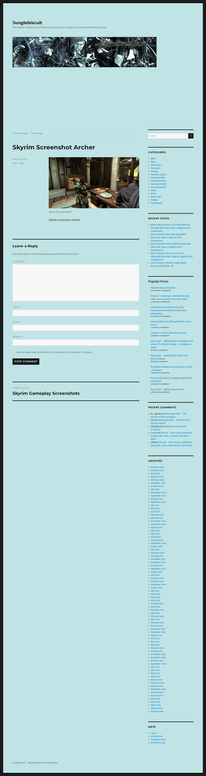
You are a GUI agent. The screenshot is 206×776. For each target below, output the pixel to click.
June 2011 (155, 638)
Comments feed (158, 739)
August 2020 (157, 527)
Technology (156, 203)
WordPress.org (158, 742)
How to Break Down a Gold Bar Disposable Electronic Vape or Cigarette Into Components (171, 247)
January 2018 (157, 556)
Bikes (153, 158)
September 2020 (158, 524)
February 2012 (157, 622)
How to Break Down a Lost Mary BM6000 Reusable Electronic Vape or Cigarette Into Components (171, 228)
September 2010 (158, 664)
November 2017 (158, 562)
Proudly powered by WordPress (43, 763)
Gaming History (158, 181)
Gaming (154, 171)
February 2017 (157, 578)
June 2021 (155, 508)
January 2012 (157, 626)
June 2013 (155, 613)
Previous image (20, 133)
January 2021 (157, 518)
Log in (154, 733)
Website (18, 336)
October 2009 (157, 692)
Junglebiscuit (27, 22)
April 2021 (155, 511)
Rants (153, 193)
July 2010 (155, 667)
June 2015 (155, 600)
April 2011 (155, 645)
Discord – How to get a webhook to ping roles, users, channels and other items (171, 435)
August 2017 (156, 572)
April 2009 (156, 705)
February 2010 (157, 683)
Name (17, 307)
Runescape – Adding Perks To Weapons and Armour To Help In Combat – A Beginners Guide (172, 344)
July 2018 (155, 549)
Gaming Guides (158, 177)
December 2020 (158, 521)
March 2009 (156, 708)
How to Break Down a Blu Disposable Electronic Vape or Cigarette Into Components (168, 237)
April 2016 (155, 597)
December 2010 (158, 654)
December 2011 (158, 629)
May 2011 (155, 641)
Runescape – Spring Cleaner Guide (167, 389)
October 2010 (157, 660)
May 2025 (155, 473)
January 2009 (157, 711)
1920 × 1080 (18, 163)
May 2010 (155, 673)
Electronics (156, 165)
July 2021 (155, 505)
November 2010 (158, 657)
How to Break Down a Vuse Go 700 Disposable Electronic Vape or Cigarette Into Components (172, 256)
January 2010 (157, 686)
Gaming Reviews (159, 184)
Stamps (154, 200)
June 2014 (155, 606)
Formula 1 (155, 168)
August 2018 (156, 546)
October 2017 (157, 565)
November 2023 (158, 483)
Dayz (153, 162)
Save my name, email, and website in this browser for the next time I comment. (54, 352)
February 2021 (157, 515)
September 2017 (158, 568)
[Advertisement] (103, 107)
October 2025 (157, 470)
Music (154, 190)
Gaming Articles (158, 174)
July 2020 (155, 530)
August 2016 (157, 587)
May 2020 (155, 534)
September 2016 (158, 584)
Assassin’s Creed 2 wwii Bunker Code (168, 333)
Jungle (154, 432)
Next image (37, 133)
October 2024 (157, 476)
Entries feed (156, 736)
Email (17, 322)
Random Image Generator (163, 288)
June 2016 (155, 594)
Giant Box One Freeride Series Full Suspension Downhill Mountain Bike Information (168, 310)
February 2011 (157, 648)
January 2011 (157, 651)
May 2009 (155, 702)
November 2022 (158, 492)
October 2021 (157, 499)
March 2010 (156, 679)
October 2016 (157, 581)
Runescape (156, 196)
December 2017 (158, 559)
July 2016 (155, 591)
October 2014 (157, 603)
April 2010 (155, 676)
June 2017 (155, 575)
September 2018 (158, 543)
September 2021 (158, 502)
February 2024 (158, 480)
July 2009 (155, 698)
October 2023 (157, 486)
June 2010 (155, 670)
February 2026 (158, 467)
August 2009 (157, 695)
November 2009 (158, 689)
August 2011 (156, 635)
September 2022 (158, 495)
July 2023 (155, 489)
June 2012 (155, 619)
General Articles (158, 187)
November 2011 (158, 632)
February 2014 (157, 610)
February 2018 (157, 553)
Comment (19, 261)
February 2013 (157, 616)
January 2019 (157, 540)
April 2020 (156, 537)
